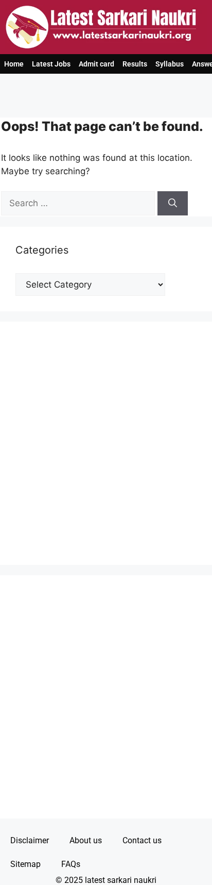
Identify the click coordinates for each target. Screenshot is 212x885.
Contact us (142, 840)
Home (14, 64)
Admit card (96, 64)
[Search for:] (79, 203)
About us (85, 840)
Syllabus (169, 64)
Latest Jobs (51, 64)
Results (134, 64)
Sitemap (25, 864)
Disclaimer (29, 840)
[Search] (172, 203)
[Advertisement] (106, 443)
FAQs (70, 864)
